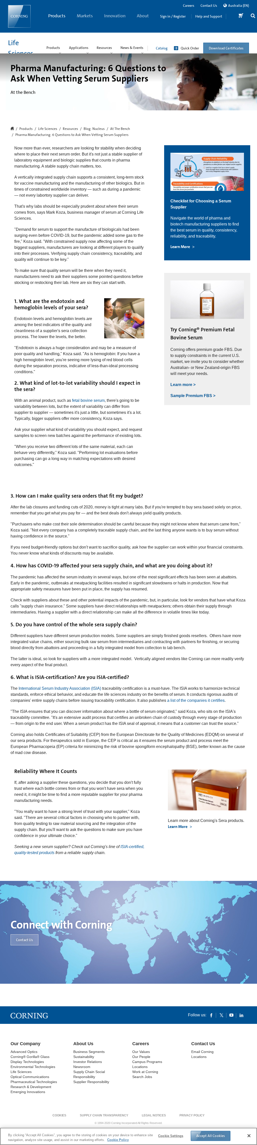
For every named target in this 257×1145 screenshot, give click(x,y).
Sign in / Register (173, 16)
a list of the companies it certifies (196, 700)
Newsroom (81, 1067)
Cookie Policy (118, 1140)
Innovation (114, 16)
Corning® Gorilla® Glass (30, 1057)
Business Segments (89, 1052)
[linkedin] (241, 1015)
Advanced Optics (24, 1052)
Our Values (141, 1052)
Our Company (25, 1043)
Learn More (180, 246)
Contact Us (209, 5)
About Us (143, 23)
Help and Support (208, 16)
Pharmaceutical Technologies (34, 1082)
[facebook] (211, 1015)
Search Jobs (142, 1077)
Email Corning (202, 1052)
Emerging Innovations (28, 1092)
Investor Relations (87, 1062)
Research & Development (31, 1087)
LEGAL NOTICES (154, 1115)
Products (57, 16)
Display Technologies (27, 1062)
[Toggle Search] (253, 16)
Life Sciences (47, 129)
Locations (140, 1067)
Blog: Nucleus (94, 129)
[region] (128, 1136)
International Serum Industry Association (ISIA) (60, 688)
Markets (85, 16)
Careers (188, 5)
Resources (70, 129)
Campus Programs (147, 1062)
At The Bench (120, 129)
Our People (141, 1057)
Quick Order (190, 48)
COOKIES (59, 1115)
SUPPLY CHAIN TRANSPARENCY (104, 1115)
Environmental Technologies (33, 1067)
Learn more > (183, 385)
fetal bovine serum (88, 400)
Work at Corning (145, 1072)
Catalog (161, 48)
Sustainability (83, 1057)
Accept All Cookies (210, 1135)
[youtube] (231, 1015)
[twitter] (221, 1015)
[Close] (248, 1135)
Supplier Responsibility (91, 1082)
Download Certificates (226, 48)
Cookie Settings (170, 1136)
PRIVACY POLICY (192, 1115)
